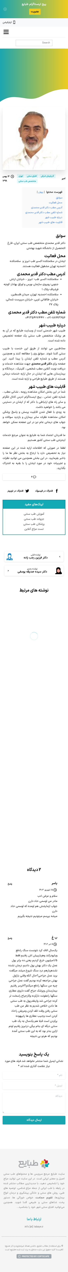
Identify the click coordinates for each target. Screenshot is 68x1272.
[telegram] (52, 22)
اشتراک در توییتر (15, 491)
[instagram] (58, 22)
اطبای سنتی (37, 74)
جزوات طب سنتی (34, 519)
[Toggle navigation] (6, 32)
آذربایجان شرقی (17, 74)
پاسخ (10, 884)
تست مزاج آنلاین (34, 529)
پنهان (40, 192)
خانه (50, 74)
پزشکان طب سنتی (34, 524)
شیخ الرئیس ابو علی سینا (41, 662)
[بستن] (5, 9)
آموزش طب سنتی (34, 514)
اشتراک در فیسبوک (44, 491)
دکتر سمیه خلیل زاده (45, 797)
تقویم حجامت (44, 1198)
